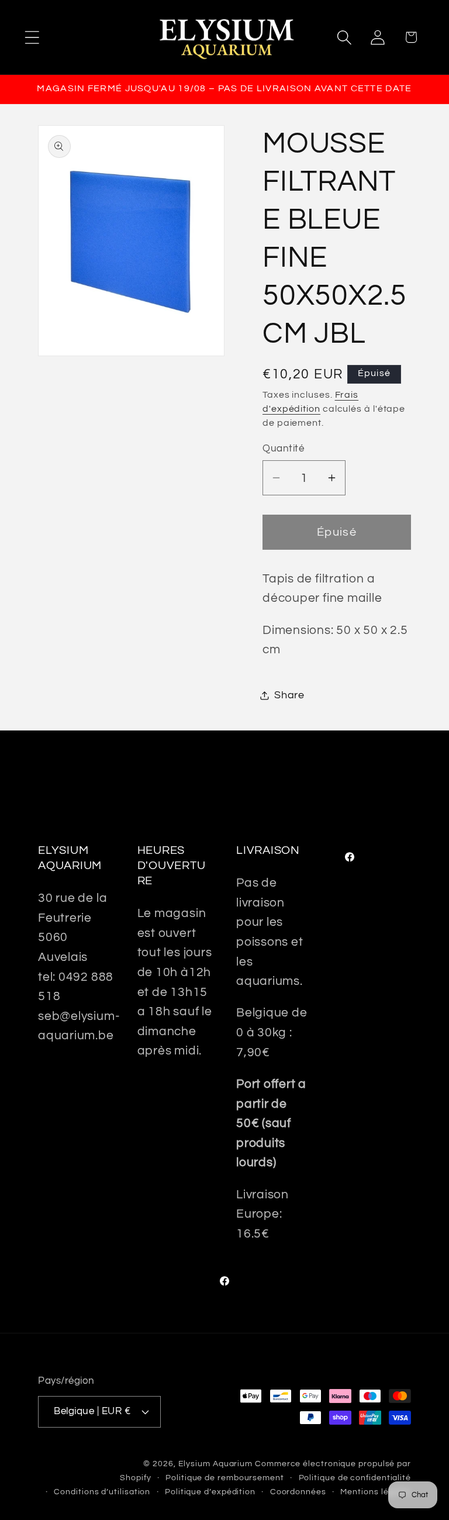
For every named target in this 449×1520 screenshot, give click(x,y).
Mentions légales (375, 1491)
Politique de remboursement (224, 1477)
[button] (32, 37)
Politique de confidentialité (355, 1477)
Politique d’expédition (210, 1491)
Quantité (283, 448)
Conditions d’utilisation (102, 1491)
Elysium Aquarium (215, 1463)
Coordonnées (298, 1491)
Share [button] (289, 695)
